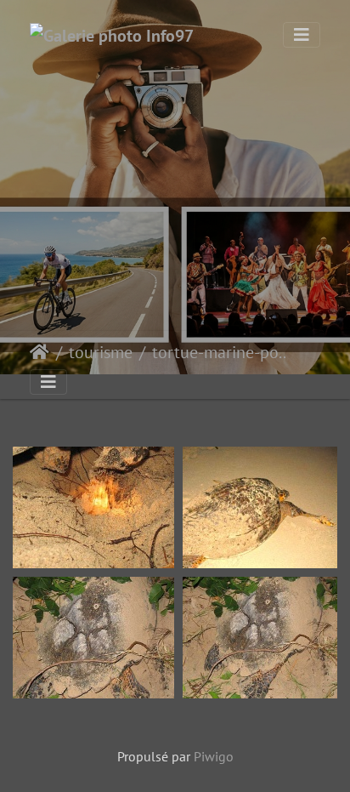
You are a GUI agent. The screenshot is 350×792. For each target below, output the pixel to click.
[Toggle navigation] (301, 35)
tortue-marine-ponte (223, 352)
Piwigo (214, 756)
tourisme (101, 352)
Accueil (39, 352)
